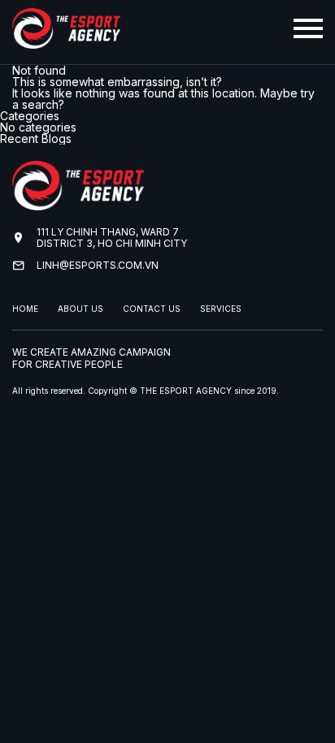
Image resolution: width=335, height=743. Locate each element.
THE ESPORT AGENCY (186, 390)
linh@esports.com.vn (98, 265)
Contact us (152, 308)
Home (25, 308)
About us (80, 308)
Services (220, 308)
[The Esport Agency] (66, 43)
